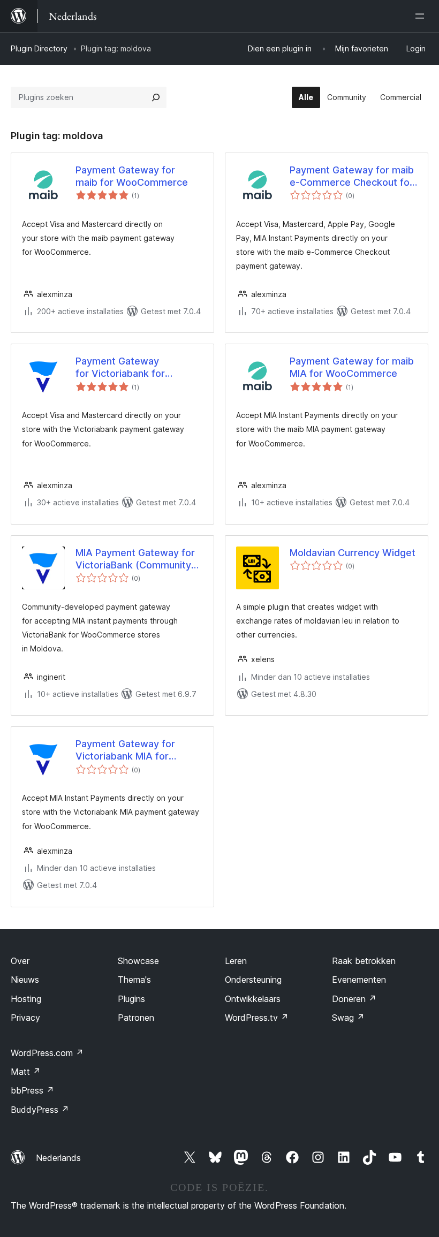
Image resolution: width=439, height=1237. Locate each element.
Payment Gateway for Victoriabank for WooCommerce (120, 367)
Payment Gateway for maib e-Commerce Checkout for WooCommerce (352, 176)
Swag (348, 1017)
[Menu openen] (422, 16)
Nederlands (58, 1157)
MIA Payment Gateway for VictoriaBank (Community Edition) (135, 559)
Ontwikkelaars (253, 998)
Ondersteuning (253, 979)
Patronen (136, 1017)
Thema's (134, 979)
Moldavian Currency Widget (352, 552)
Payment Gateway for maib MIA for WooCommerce (352, 367)
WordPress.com (47, 1053)
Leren (236, 960)
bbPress (32, 1090)
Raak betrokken (364, 960)
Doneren (354, 998)
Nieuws (25, 979)
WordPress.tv (257, 1017)
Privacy (25, 1017)
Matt (26, 1071)
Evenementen (359, 979)
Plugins (131, 998)
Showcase (138, 960)
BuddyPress (40, 1109)
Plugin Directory (39, 48)
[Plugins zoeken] (155, 97)
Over (20, 960)
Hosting (26, 998)
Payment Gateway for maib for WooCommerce (131, 176)
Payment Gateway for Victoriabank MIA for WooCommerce (125, 750)
